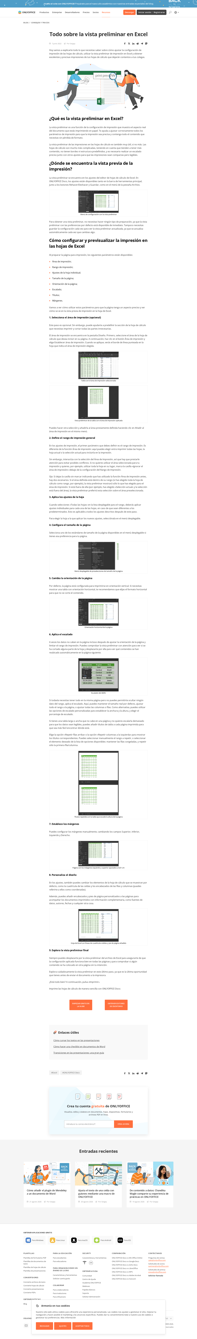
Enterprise (57, 12)
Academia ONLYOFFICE (91, 1282)
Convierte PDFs (29, 1292)
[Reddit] (137, 43)
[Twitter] (129, 43)
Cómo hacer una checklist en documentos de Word (79, 1046)
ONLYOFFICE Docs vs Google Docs (125, 1261)
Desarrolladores (72, 12)
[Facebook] (124, 43)
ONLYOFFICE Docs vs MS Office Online (127, 1258)
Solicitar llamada (155, 1275)
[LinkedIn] (133, 43)
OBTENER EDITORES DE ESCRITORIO (116, 1004)
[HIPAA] (84, 1263)
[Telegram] (142, 43)
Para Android (106, 1240)
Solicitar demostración (91, 1296)
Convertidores (30, 1277)
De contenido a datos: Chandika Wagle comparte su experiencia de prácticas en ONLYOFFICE (149, 1193)
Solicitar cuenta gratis (61, 1278)
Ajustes (62, 1326)
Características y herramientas (65, 1275)
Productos (44, 12)
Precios (86, 12)
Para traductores (59, 1293)
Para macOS (83, 1240)
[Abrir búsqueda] (170, 12)
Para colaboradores (60, 1290)
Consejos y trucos (40, 23)
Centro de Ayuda (89, 1279)
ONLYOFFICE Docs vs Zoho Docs (124, 1265)
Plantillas (28, 1253)
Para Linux (60, 1240)
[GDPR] (91, 1263)
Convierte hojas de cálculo (33, 1285)
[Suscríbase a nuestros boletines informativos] (26, 1325)
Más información (68, 1317)
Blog (25, 23)
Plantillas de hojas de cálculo (34, 1267)
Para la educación (62, 1253)
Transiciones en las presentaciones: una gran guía (78, 1052)
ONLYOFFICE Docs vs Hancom (124, 1279)
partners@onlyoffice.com (158, 1266)
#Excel (54, 1072)
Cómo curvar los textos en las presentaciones (76, 1040)
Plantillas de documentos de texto (34, 1262)
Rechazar (44, 1326)
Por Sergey (71, 43)
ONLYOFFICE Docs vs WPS (122, 1272)
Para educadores (59, 1261)
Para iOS (127, 1240)
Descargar (129, 12)
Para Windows (37, 1240)
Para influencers (59, 1297)
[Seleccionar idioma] (176, 12)
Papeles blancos (88, 1289)
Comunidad (87, 1275)
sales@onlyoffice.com (157, 1260)
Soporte (85, 1293)
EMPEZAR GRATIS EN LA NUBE (80, 1004)
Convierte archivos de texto (34, 1282)
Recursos (106, 12)
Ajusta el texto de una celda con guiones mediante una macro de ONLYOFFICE (96, 1193)
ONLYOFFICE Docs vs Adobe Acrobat (126, 1275)
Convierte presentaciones (33, 1289)
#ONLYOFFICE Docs (71, 1072)
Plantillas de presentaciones (34, 1271)
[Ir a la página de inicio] (26, 12)
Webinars (86, 1286)
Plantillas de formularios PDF (34, 1258)
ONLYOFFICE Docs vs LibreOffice (125, 1268)
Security (86, 1253)
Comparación (119, 1253)
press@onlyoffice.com (157, 1272)
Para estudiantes (59, 1258)
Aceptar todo (82, 1326)
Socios (96, 12)
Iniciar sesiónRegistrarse (151, 12)
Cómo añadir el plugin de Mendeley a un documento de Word (47, 1192)
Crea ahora (123, 1124)
